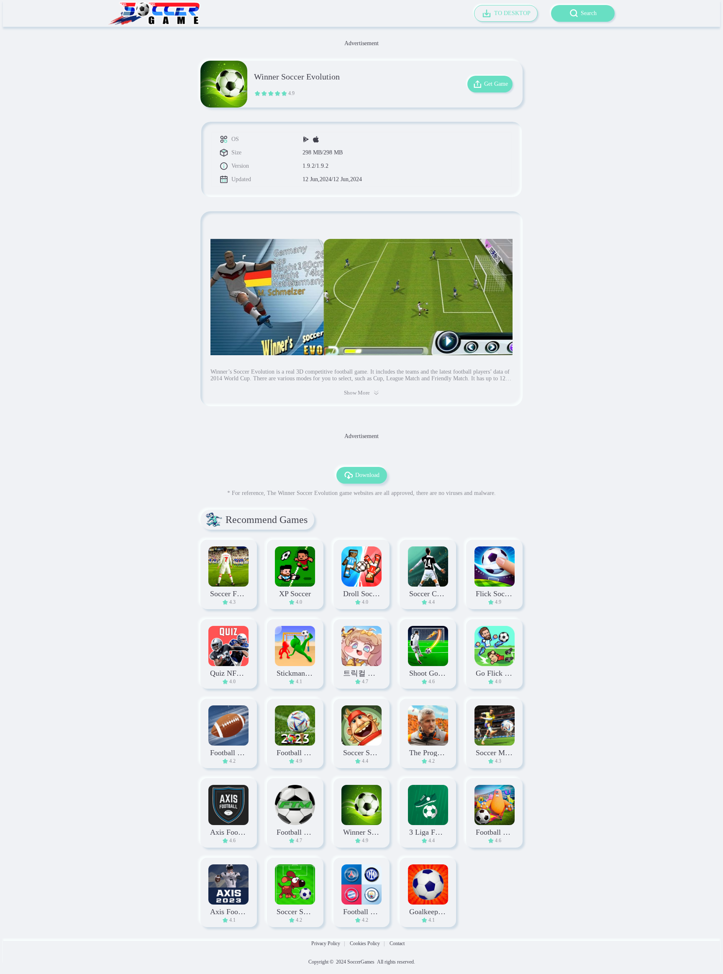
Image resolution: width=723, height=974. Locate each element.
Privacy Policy (325, 943)
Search (589, 13)
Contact (397, 943)
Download (367, 475)
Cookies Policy (365, 943)
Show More (357, 393)
